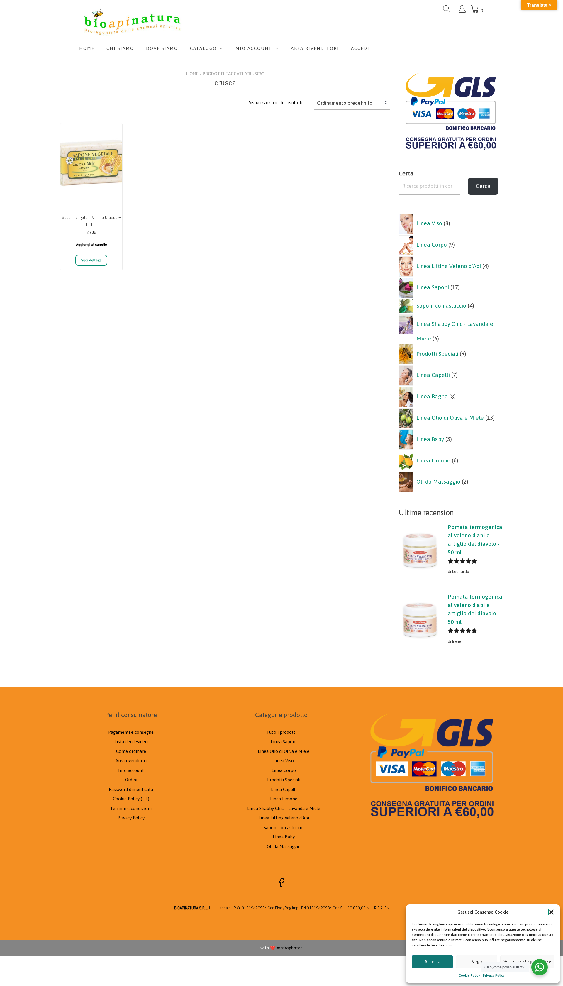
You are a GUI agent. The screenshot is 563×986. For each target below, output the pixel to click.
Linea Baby (284, 836)
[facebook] (281, 883)
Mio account (253, 48)
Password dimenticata (131, 789)
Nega (476, 961)
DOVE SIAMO (162, 48)
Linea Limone (283, 798)
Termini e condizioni (131, 808)
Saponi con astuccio (283, 827)
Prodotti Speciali (283, 779)
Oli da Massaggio (284, 846)
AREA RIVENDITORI (315, 48)
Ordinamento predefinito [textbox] (344, 103)
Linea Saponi (283, 741)
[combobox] (352, 103)
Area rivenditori (131, 760)
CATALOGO (203, 48)
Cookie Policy (469, 975)
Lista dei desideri (131, 741)
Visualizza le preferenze (527, 961)
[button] (551, 912)
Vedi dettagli (91, 260)
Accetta (432, 961)
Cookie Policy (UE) (131, 798)
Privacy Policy (494, 975)
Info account (131, 770)
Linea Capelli (283, 789)
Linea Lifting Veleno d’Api (283, 817)
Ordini (131, 779)
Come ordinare (131, 751)
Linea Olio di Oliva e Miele (283, 751)
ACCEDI (360, 48)
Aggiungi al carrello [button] (91, 245)
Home (192, 73)
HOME (86, 48)
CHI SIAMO (120, 48)
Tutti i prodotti (281, 732)
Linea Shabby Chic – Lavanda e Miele (283, 808)
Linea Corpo (284, 770)
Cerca (406, 173)
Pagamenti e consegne (131, 732)
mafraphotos (290, 947)
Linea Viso (283, 760)
